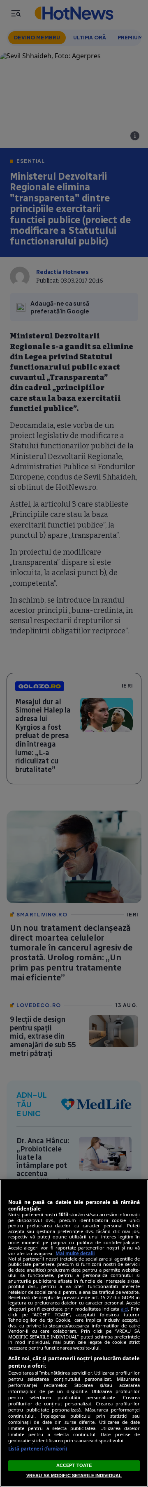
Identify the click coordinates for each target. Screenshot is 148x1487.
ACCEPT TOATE (74, 1465)
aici (124, 1309)
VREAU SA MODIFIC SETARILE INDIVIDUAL (74, 1475)
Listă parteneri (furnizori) (37, 1449)
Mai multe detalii (75, 1253)
